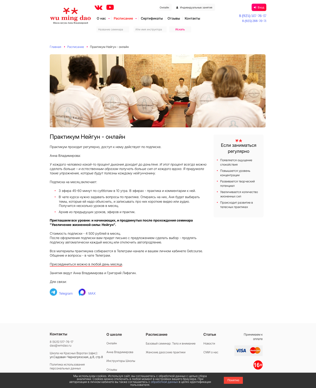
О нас (101, 18)
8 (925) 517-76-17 (252, 15)
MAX (92, 293)
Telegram (66, 293)
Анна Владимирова (119, 352)
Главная (55, 47)
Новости (209, 343)
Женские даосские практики (165, 352)
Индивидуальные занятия (196, 7)
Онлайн (164, 7)
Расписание (123, 18)
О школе (114, 334)
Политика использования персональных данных (67, 366)
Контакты (192, 18)
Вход (261, 7)
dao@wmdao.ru (60, 345)
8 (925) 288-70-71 (254, 21)
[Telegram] (53, 293)
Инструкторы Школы (120, 361)
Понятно (233, 380)
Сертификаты (152, 18)
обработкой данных (164, 382)
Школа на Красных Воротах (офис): (74, 353)
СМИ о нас (210, 352)
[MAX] (82, 293)
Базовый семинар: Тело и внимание (170, 343)
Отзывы (174, 18)
